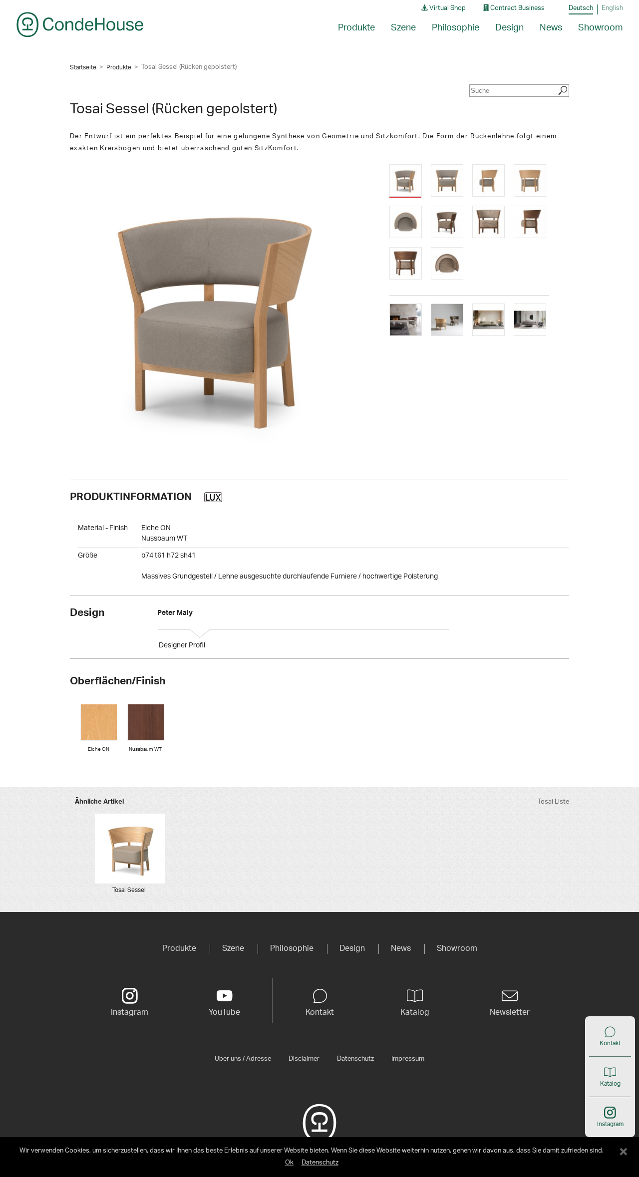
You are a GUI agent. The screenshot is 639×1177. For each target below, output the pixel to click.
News (551, 27)
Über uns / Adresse (243, 1059)
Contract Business (517, 8)
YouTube (224, 1012)
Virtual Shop (447, 8)
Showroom (600, 27)
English (612, 8)
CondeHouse (80, 24)
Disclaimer (304, 1059)
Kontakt (610, 1043)
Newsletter (510, 1012)
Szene (403, 27)
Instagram (610, 1124)
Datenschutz (355, 1059)
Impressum (407, 1059)
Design (509, 27)
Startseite (83, 67)
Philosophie (455, 27)
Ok (289, 1163)
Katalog (610, 1084)
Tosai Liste (553, 802)
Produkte (118, 67)
